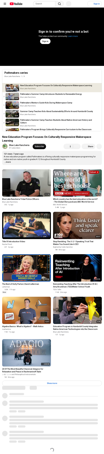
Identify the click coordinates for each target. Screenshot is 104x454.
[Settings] (83, 3)
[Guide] (4, 3)
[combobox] (45, 3)
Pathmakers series (16, 72)
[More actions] (99, 146)
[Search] (59, 3)
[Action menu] (98, 80)
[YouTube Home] (16, 4)
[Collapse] (98, 74)
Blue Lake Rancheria (12, 76)
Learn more (73, 36)
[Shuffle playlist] (11, 80)
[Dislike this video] (77, 146)
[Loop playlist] (6, 80)
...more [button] (7, 162)
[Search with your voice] (68, 3)
